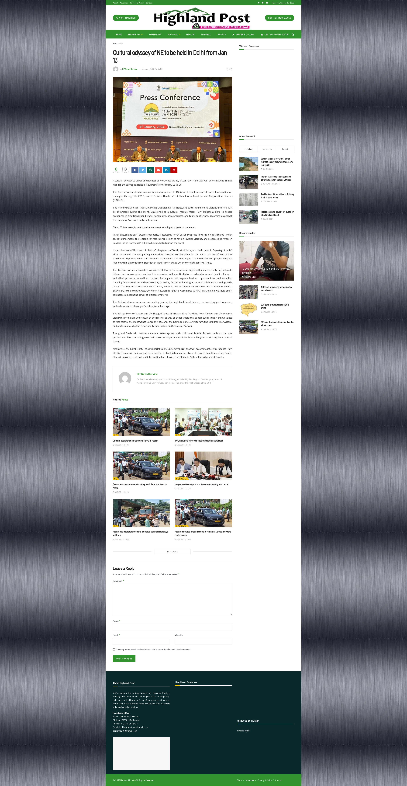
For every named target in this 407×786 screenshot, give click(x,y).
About (115, 3)
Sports (222, 34)
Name (117, 620)
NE (121, 43)
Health (190, 34)
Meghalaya (134, 34)
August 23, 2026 (183, 488)
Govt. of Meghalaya (279, 18)
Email (116, 634)
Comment (118, 580)
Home (119, 34)
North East (155, 34)
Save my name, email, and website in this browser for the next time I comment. (153, 649)
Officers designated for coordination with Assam (135, 440)
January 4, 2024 (149, 69)
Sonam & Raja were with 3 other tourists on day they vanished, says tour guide (277, 161)
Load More (172, 552)
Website (179, 635)
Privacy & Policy (137, 3)
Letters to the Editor (276, 34)
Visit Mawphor (127, 18)
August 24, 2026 (121, 445)
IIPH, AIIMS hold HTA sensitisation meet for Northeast (199, 440)
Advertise (124, 3)
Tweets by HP (243, 730)
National (173, 34)
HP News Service (129, 69)
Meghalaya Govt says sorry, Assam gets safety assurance (201, 484)
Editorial (206, 34)
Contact (149, 3)
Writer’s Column (245, 34)
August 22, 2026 (121, 539)
